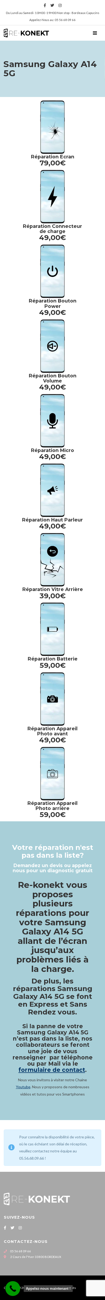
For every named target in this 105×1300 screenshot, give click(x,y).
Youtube (23, 1087)
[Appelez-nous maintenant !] (12, 1288)
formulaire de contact (52, 1069)
